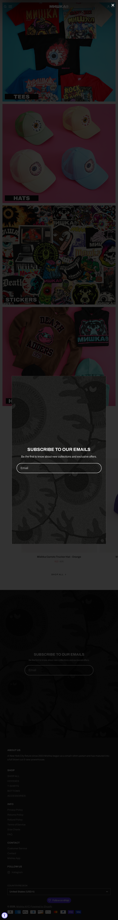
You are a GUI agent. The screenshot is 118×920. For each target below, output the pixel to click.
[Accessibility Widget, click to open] (5, 915)
